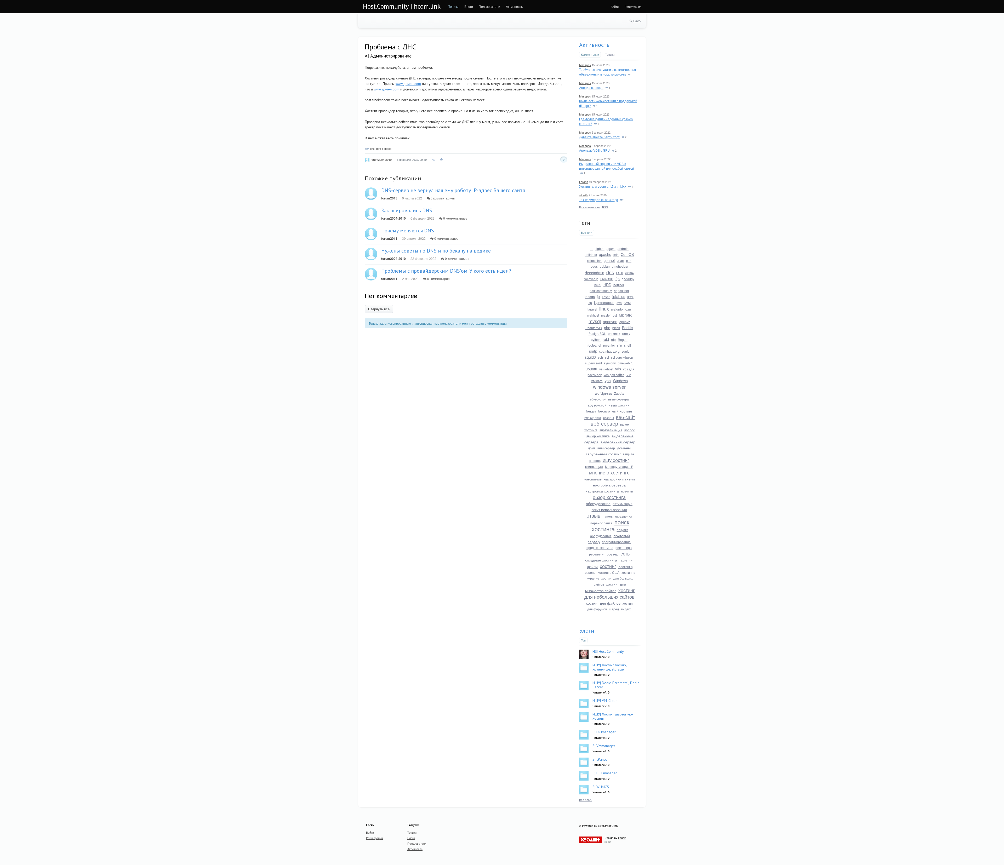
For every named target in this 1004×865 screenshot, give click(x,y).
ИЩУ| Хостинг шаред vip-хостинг (612, 716)
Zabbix (619, 393)
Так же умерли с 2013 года (598, 199)
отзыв (593, 515)
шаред (614, 609)
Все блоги (585, 800)
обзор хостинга (609, 497)
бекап (591, 411)
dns (372, 148)
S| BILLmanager (604, 773)
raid (606, 339)
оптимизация (622, 503)
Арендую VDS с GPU (594, 150)
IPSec (606, 296)
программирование (616, 542)
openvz (624, 321)
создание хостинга (601, 560)
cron (620, 260)
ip (598, 296)
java (619, 302)
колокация (594, 466)
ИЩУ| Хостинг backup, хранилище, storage (609, 667)
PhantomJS (593, 327)
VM (628, 375)
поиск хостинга (611, 525)
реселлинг (596, 554)
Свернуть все (379, 309)
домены (624, 447)
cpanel (609, 260)
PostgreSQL (597, 333)
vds (618, 368)
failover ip (591, 279)
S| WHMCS (600, 786)
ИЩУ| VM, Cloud (605, 700)
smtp (593, 351)
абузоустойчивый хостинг (609, 405)
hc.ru (597, 285)
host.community (601, 290)
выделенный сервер (618, 441)
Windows (620, 380)
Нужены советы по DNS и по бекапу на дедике (436, 250)
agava (611, 248)
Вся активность (589, 207)
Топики (609, 54)
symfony (610, 363)
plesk (616, 327)
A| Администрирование (388, 56)
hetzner (618, 285)
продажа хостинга (599, 547)
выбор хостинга (598, 436)
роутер (612, 554)
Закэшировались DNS (406, 210)
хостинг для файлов (603, 603)
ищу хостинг (616, 459)
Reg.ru (623, 339)
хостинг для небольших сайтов (609, 593)
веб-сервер (383, 148)
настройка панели (619, 479)
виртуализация (611, 430)
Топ (583, 640)
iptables (618, 296)
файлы (592, 566)
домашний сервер (601, 448)
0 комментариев (442, 198)
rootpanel (594, 345)
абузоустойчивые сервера (609, 399)
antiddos (591, 254)
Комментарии (590, 54)
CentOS (627, 254)
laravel (592, 309)
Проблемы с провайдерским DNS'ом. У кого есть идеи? (446, 270)
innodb (590, 296)
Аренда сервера (591, 87)
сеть (625, 553)
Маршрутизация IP (619, 466)
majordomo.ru (621, 309)
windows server (609, 386)
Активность (594, 44)
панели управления (617, 516)
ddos (594, 266)
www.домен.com (408, 83)
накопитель (593, 479)
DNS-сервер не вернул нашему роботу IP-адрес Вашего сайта (453, 190)
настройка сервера (609, 485)
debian (605, 266)
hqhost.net (621, 290)
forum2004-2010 (381, 159)
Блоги (586, 630)
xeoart (622, 837)
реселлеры (623, 547)
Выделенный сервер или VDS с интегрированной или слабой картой (606, 165)
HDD (607, 284)
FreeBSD (606, 279)
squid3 (590, 357)
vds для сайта (614, 375)
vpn (608, 380)
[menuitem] (453, 6)
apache (605, 254)
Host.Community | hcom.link (402, 6)
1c (591, 248)
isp (590, 302)
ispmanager (604, 302)
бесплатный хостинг (615, 411)
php (607, 327)
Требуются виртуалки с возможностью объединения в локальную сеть (607, 71)
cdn (616, 254)
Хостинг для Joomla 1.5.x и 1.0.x (602, 186)
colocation (594, 260)
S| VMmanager (603, 745)
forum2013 (389, 198)
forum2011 (389, 238)
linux (604, 308)
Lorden (583, 182)
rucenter (609, 345)
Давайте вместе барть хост (599, 137)
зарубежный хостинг (603, 453)
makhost (593, 315)
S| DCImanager (604, 732)
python (596, 339)
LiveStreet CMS (608, 825)
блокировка (592, 417)
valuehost (606, 369)
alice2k (583, 195)
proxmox (614, 333)
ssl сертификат (622, 357)
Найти (637, 21)
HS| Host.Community (608, 651)
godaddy (628, 279)
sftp (619, 345)
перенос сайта (601, 523)
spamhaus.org (609, 351)
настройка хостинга (602, 491)
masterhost (609, 315)
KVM (627, 302)
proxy (626, 333)
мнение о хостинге (609, 472)
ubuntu (591, 368)
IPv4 (630, 296)
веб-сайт (625, 417)
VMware (597, 381)
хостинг (608, 566)
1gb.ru (599, 248)
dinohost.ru (620, 266)
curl (628, 260)
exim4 (629, 273)
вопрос (629, 430)
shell (627, 345)
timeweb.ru (626, 363)
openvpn (610, 321)
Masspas (585, 65)
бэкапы (608, 417)
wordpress (603, 393)
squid (626, 351)
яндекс (626, 609)
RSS (605, 207)
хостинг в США (608, 572)
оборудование (598, 503)
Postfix (627, 327)
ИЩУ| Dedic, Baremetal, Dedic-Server (616, 684)
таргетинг (626, 560)
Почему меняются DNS (407, 230)
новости (627, 491)
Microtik (625, 315)
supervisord (593, 363)
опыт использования (609, 509)
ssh (600, 357)
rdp (613, 339)
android (623, 248)
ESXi (619, 273)
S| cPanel (599, 759)
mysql (595, 321)
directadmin (594, 272)
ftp (617, 278)
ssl (607, 357)
